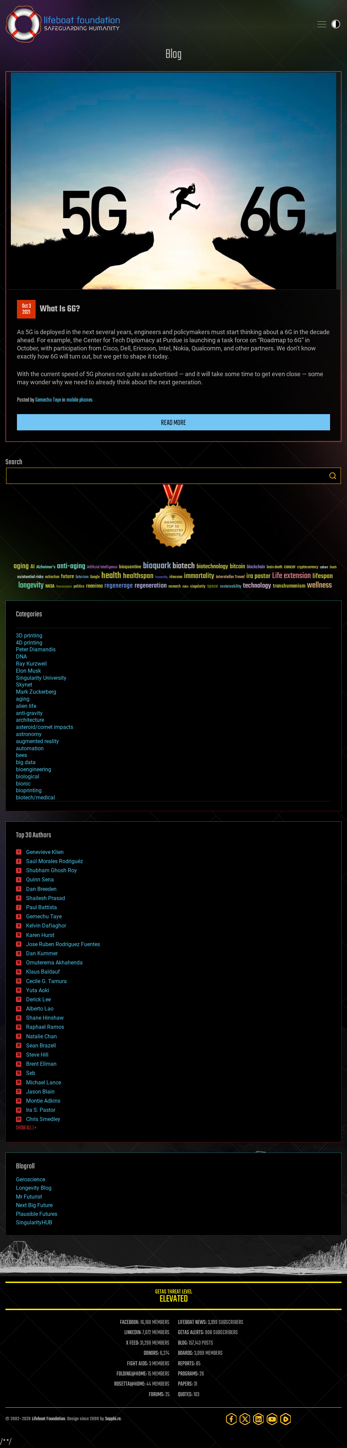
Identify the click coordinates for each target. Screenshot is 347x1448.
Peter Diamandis (36, 649)
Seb (30, 1073)
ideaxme (175, 577)
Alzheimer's (45, 567)
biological (27, 776)
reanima (94, 586)
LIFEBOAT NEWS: (192, 1322)
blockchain (256, 567)
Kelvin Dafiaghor (46, 925)
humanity (161, 577)
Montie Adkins (43, 1101)
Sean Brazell (41, 1045)
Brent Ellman (41, 1064)
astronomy (29, 734)
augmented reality (37, 741)
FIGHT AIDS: (137, 1364)
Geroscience (30, 1179)
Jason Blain (40, 1091)
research (174, 587)
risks (185, 587)
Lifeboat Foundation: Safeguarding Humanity (156, 24)
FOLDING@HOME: (132, 1374)
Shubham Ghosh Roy (51, 870)
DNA (21, 656)
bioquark (157, 566)
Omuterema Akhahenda (54, 962)
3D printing (29, 635)
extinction (52, 577)
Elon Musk (28, 671)
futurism (82, 577)
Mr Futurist (29, 1197)
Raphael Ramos (45, 1027)
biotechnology (212, 566)
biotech (183, 566)
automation (30, 748)
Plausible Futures (36, 1214)
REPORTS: (186, 1364)
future (67, 576)
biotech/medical (35, 797)
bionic (23, 783)
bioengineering (33, 769)
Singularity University (41, 678)
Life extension (291, 576)
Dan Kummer (42, 953)
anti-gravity (29, 713)
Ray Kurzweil (31, 663)
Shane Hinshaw (45, 1018)
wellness (319, 585)
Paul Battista (41, 907)
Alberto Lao (40, 1008)
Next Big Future (34, 1205)
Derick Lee (38, 999)
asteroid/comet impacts (44, 727)
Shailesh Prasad (45, 898)
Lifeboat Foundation (48, 1419)
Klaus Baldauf (43, 971)
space (212, 586)
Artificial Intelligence (102, 567)
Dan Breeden (41, 889)
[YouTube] (272, 1419)
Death (333, 567)
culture (324, 567)
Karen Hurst (40, 935)
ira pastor (258, 576)
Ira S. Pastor (40, 1110)
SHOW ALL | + (26, 1128)
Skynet (24, 684)
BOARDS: (185, 1353)
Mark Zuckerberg (36, 692)
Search (333, 476)
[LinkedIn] (258, 1419)
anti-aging (71, 566)
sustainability (230, 587)
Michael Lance (43, 1082)
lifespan (322, 576)
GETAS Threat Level (173, 1297)
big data (26, 762)
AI (32, 567)
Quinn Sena (40, 879)
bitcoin (237, 566)
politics (79, 587)
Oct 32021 (26, 309)
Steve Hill (37, 1055)
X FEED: (132, 1343)
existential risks (30, 577)
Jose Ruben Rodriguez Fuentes (63, 944)
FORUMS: (156, 1394)
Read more (173, 423)
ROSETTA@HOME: (129, 1384)
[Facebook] (231, 1419)
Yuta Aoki (37, 990)
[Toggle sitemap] (322, 24)
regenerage (118, 586)
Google (95, 577)
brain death (274, 567)
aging (21, 566)
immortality (199, 576)
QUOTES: (185, 1394)
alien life (26, 706)
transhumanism (289, 586)
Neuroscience (64, 587)
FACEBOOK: (129, 1322)
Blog (173, 54)
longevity (31, 585)
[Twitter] (245, 1419)
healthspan (138, 576)
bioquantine (130, 567)
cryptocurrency (307, 567)
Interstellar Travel (230, 577)
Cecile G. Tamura (46, 981)
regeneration (151, 586)
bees (21, 755)
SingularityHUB (34, 1222)
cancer (289, 567)
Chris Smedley (43, 1119)
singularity (197, 587)
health (111, 576)
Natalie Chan (41, 1036)
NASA (50, 586)
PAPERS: (185, 1384)
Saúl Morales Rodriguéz (54, 861)
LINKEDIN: (132, 1332)
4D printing (29, 642)
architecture (30, 720)
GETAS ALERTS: (191, 1332)
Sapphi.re (113, 1419)
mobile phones (79, 400)
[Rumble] (285, 1419)
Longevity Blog (34, 1188)
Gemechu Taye (48, 400)
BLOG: (183, 1343)
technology (257, 586)
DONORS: (151, 1353)
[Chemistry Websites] (173, 518)
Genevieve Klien (45, 852)
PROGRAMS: (188, 1374)
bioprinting (29, 790)
